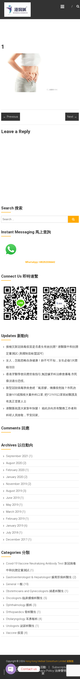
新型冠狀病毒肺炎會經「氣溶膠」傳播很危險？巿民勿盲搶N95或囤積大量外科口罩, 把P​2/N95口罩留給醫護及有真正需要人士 (41, 394)
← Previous (10, 116)
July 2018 (12, 532)
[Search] (73, 219)
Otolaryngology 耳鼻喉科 (22, 619)
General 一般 (14, 584)
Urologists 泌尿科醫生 (20, 626)
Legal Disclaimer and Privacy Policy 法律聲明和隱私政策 (43, 672)
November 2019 (16, 484)
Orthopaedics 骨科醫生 (21, 612)
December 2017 (16, 539)
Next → (72, 116)
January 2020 (14, 477)
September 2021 (17, 456)
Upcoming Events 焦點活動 (28, 667)
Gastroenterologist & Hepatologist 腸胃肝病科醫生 (39, 577)
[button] (20, 303)
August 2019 (14, 491)
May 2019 (12, 504)
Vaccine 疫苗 (14, 633)
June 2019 (12, 498)
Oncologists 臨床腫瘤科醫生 (24, 598)
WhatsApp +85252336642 (40, 262)
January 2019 (14, 525)
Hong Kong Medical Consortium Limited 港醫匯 (49, 661)
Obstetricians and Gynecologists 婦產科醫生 (35, 591)
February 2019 (15, 518)
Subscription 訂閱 (63, 667)
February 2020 (15, 470)
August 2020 (14, 463)
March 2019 (13, 511)
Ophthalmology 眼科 (19, 605)
